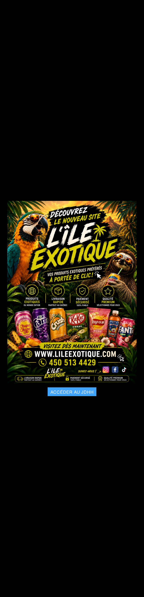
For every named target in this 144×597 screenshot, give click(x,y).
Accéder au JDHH (72, 392)
